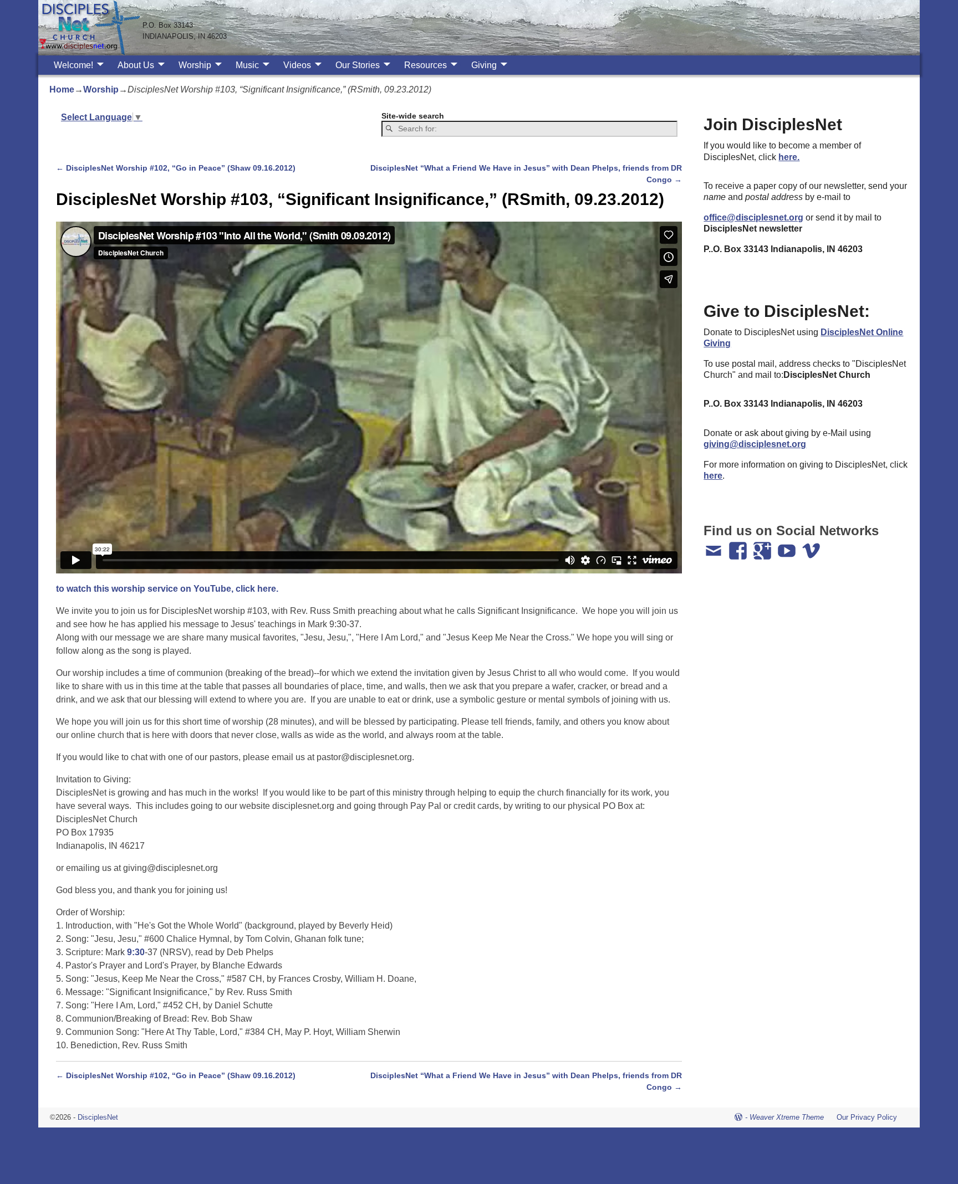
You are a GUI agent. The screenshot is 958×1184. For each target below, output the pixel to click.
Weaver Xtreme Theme (787, 1117)
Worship (195, 65)
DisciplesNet (98, 1117)
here (713, 475)
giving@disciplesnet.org (755, 444)
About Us (136, 65)
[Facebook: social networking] (739, 546)
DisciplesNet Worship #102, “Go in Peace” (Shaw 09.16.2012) (175, 167)
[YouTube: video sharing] (788, 546)
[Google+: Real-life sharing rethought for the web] (763, 546)
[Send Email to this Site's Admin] (715, 546)
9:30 (136, 952)
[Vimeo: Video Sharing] (812, 546)
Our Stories (357, 65)
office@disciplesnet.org (753, 217)
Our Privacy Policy (867, 1117)
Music (247, 65)
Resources (425, 65)
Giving (484, 65)
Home (61, 89)
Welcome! (73, 65)
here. (788, 157)
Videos (297, 65)
